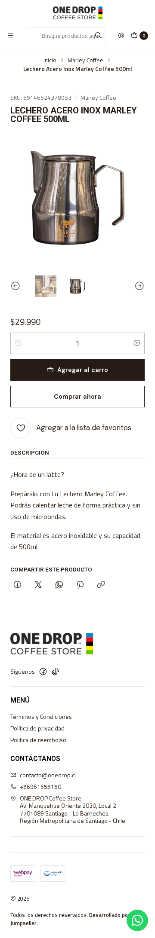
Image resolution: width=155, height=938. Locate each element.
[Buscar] (98, 35)
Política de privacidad (37, 728)
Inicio (49, 61)
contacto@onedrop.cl (48, 774)
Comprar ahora (77, 396)
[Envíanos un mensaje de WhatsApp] (137, 920)
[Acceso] (121, 36)
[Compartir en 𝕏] (38, 585)
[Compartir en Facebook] (17, 585)
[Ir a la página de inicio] (77, 12)
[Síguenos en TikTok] (55, 671)
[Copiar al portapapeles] (101, 585)
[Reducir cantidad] (18, 343)
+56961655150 (40, 786)
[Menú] (10, 36)
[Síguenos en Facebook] (43, 671)
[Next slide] (138, 286)
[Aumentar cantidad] (137, 343)
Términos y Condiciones (41, 716)
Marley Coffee (85, 61)
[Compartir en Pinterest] (80, 585)
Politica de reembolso (38, 739)
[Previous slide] (16, 286)
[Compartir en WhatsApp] (59, 585)
